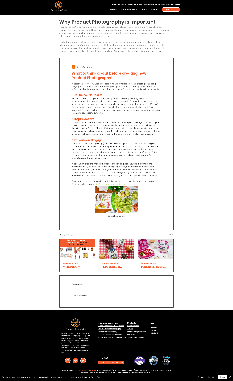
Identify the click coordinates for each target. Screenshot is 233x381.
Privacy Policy (140, 370)
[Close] (230, 377)
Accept (222, 377)
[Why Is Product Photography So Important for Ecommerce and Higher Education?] (116, 249)
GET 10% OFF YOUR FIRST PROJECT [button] (160, 370)
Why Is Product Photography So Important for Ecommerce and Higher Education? (115, 265)
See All (171, 234)
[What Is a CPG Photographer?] (77, 249)
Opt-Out (211, 377)
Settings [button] (201, 377)
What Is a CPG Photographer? (71, 265)
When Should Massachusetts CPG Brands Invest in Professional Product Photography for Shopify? (153, 265)
